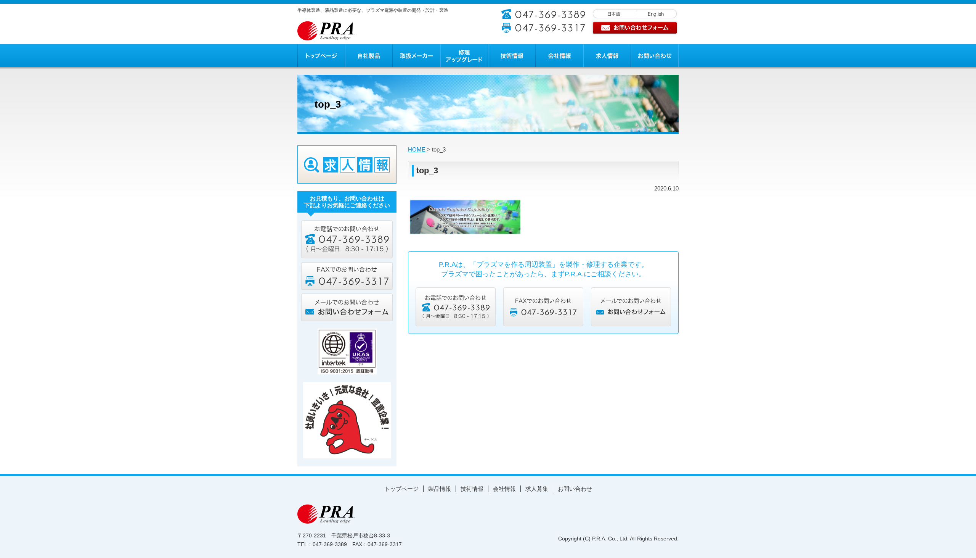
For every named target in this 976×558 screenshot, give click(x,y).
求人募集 (536, 488)
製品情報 (439, 488)
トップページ (401, 488)
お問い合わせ (575, 488)
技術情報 (472, 488)
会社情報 (504, 488)
